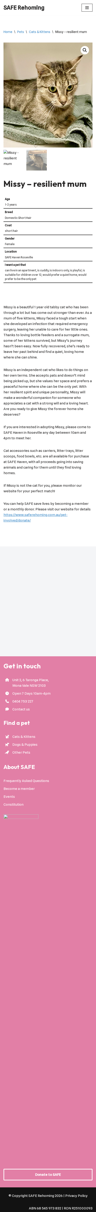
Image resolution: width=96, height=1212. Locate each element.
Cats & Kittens (39, 32)
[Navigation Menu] (87, 8)
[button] (85, 50)
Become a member (19, 789)
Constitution (13, 804)
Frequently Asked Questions (26, 781)
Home (7, 32)
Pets (20, 32)
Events (9, 797)
